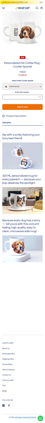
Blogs (4, 391)
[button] (22, 123)
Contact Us (6, 375)
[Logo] (22, 8)
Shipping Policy (8, 359)
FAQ (4, 385)
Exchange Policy (8, 354)
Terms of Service (8, 370)
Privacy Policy (7, 364)
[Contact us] (40, 418)
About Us (5, 348)
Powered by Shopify (29, 417)
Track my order (8, 380)
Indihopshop (18, 417)
